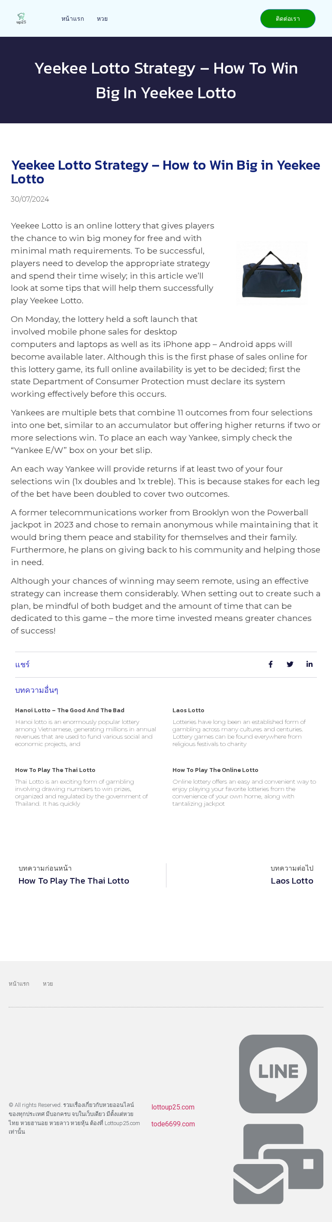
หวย (102, 18)
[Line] (278, 1074)
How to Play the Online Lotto (215, 770)
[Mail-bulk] (278, 1164)
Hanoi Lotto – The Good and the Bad (69, 710)
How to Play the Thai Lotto (55, 770)
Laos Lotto (188, 710)
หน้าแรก (72, 18)
